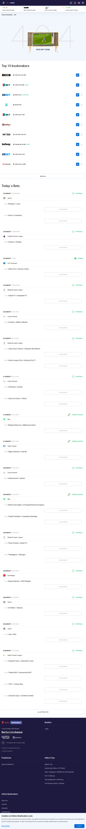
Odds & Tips (48, 764)
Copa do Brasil (12, 316)
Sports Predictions (8, 764)
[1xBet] (6, 154)
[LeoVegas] (6, 124)
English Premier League (15, 236)
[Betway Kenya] (6, 144)
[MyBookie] (6, 75)
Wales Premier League (15, 655)
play (77, 75)
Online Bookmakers (7, 15)
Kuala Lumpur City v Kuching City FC (21, 360)
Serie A (10, 198)
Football (79, 193)
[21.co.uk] (6, 104)
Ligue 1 (10, 629)
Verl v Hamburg (50, 776)
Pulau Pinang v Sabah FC (17, 543)
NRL (9, 419)
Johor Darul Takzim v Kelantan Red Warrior (24, 349)
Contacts (5, 808)
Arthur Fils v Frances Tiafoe (18, 269)
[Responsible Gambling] (15, 736)
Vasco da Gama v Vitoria (17, 398)
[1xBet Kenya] (6, 94)
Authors (4, 804)
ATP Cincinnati (12, 263)
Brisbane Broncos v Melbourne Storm (22, 425)
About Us (5, 800)
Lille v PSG (12, 634)
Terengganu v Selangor (16, 555)
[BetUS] (6, 134)
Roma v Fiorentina (15, 215)
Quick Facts (81, 74)
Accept (79, 826)
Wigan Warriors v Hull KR (17, 452)
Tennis (80, 258)
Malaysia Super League (15, 290)
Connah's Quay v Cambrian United (20, 696)
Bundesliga (11, 575)
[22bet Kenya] (6, 84)
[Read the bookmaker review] (12, 9)
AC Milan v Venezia (15, 608)
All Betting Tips (43, 712)
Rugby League (77, 415)
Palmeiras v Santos (15, 387)
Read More (63, 209)
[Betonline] (6, 164)
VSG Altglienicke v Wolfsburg (54, 779)
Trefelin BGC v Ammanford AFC (20, 673)
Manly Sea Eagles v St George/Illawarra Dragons (26, 505)
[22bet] (6, 114)
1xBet (46, 729)
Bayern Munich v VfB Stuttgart (19, 581)
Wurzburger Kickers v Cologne (54, 783)
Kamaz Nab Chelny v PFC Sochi (55, 768)
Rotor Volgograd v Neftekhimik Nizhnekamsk (59, 772)
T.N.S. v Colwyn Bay (15, 684)
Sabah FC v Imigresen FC (17, 296)
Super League (12, 446)
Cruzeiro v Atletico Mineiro (18, 322)
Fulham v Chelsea (15, 242)
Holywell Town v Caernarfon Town (21, 661)
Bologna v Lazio (14, 204)
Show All (43, 176)
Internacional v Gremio (16, 478)
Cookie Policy (6, 812)
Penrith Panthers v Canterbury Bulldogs (22, 516)
